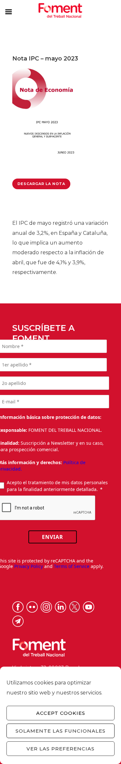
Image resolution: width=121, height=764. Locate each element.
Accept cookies (60, 713)
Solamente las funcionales (60, 731)
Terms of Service (71, 566)
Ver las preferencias (60, 749)
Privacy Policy (28, 566)
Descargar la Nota (41, 183)
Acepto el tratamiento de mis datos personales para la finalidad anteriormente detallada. (57, 485)
